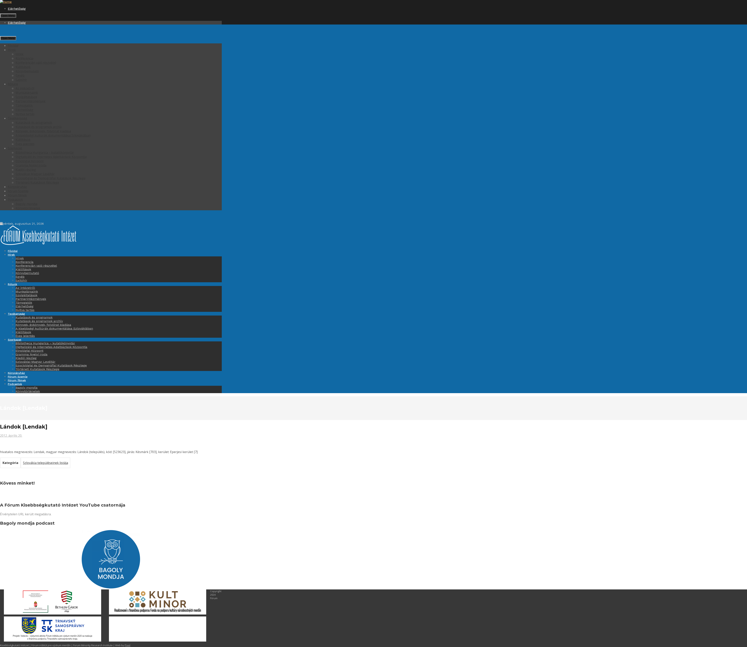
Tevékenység (17, 118)
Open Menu (8, 15)
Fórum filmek (17, 195)
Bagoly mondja (26, 204)
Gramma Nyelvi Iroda (31, 165)
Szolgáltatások (26, 97)
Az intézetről (25, 88)
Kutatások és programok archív (39, 127)
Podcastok (15, 199)
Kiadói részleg (26, 169)
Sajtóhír (21, 80)
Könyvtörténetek (28, 208)
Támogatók (24, 105)
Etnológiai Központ (30, 161)
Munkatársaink (27, 92)
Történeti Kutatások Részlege (37, 182)
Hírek (12, 50)
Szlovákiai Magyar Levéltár (35, 174)
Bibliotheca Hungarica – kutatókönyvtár (45, 152)
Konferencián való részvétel (36, 62)
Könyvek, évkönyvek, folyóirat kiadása (43, 131)
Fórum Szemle (18, 191)
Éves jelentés (25, 144)
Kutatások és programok (34, 122)
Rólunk (13, 84)
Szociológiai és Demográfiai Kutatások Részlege (50, 178)
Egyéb (20, 75)
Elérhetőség (17, 9)
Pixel (127, 645)
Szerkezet (15, 148)
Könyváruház (17, 187)
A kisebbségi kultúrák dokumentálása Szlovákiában (53, 135)
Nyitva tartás (25, 114)
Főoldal (13, 45)
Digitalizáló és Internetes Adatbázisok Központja (51, 157)
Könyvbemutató (27, 71)
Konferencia (24, 58)
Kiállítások (23, 67)
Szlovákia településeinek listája (45, 463)
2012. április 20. (11, 435)
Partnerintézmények (31, 101)
